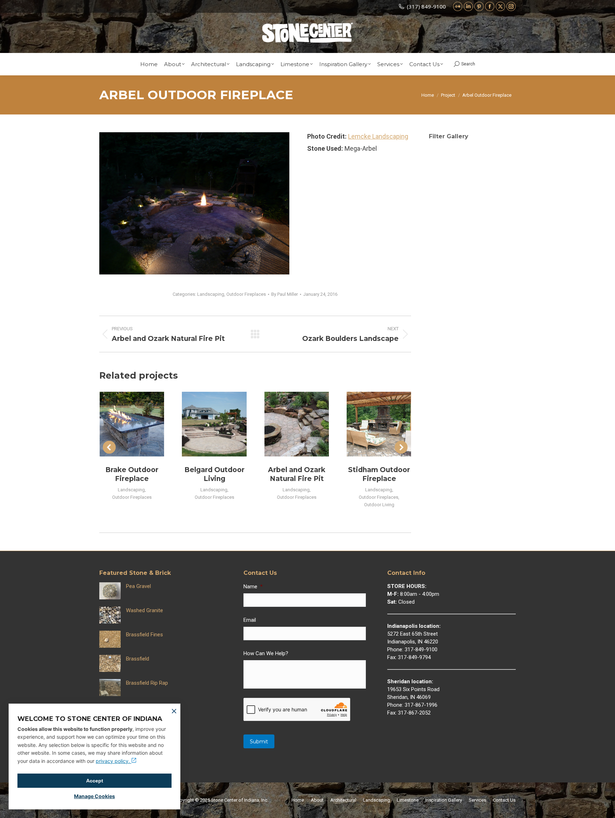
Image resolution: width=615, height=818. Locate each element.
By (284, 294)
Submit (259, 741)
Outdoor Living (379, 504)
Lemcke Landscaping (378, 136)
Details (141, 424)
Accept (94, 781)
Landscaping (210, 294)
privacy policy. (113, 761)
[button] (109, 447)
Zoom (122, 424)
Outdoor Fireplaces (246, 294)
